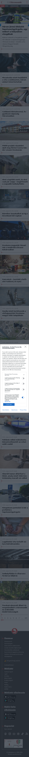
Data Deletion (5, 410)
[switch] (23, 378)
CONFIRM (9, 404)
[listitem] (14, 375)
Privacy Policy (23, 410)
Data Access (14, 410)
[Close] (26, 347)
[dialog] (14, 378)
